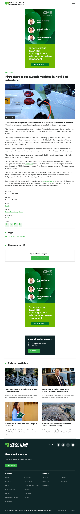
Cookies (72, 510)
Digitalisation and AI (11, 497)
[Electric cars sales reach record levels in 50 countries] (58, 411)
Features (26, 497)
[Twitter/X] (11, 225)
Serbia (7, 206)
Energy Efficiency (29, 481)
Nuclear (7, 493)
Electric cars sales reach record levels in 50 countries (56, 425)
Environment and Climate (31, 485)
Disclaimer (45, 485)
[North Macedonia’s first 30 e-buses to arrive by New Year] (58, 377)
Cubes (50, 510)
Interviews (8, 501)
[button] (73, 4)
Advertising (45, 481)
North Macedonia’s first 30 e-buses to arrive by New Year (55, 390)
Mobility (9, 72)
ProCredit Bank (22, 236)
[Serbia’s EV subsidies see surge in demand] (21, 411)
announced (29, 164)
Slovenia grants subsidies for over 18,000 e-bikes (21, 390)
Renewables (27, 477)
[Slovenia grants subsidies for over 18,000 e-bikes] (21, 377)
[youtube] (73, 445)
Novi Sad (12, 236)
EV (6, 236)
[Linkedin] (16, 225)
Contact (63, 477)
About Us (64, 481)
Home (7, 477)
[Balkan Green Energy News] (14, 3)
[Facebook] (7, 225)
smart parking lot (48, 181)
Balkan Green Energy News (14, 212)
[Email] (20, 225)
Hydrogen (27, 489)
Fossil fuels (27, 493)
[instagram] (68, 445)
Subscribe (33, 351)
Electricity (8, 481)
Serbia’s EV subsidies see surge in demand (21, 425)
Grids (7, 485)
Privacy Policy (62, 510)
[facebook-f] (58, 445)
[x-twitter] (63, 445)
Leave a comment (40, 258)
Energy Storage (10, 489)
